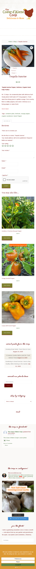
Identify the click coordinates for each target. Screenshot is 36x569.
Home (10, 41)
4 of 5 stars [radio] (10, 146)
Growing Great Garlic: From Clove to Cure (18, 349)
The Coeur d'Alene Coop (18, 13)
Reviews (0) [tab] (7, 121)
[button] (31, 47)
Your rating (5, 143)
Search (8, 385)
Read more (7, 238)
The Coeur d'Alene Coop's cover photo (15, 437)
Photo (8, 440)
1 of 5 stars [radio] (3, 146)
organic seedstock (7, 116)
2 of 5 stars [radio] (5, 146)
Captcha (5, 175)
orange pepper (25, 113)
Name (4, 161)
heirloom (17, 113)
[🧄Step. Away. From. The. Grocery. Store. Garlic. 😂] (18, 496)
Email (4, 168)
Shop (15, 41)
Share (6, 445)
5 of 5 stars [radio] (13, 146)
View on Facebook (7, 443)
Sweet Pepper (18, 116)
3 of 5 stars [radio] (8, 146)
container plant (10, 113)
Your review (6, 150)
